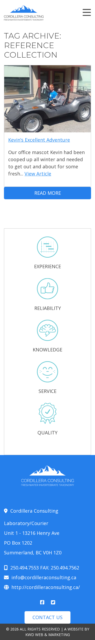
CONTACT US (47, 617)
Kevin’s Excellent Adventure (39, 140)
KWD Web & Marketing (47, 634)
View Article (38, 173)
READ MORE (47, 193)
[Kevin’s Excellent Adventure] (47, 129)
